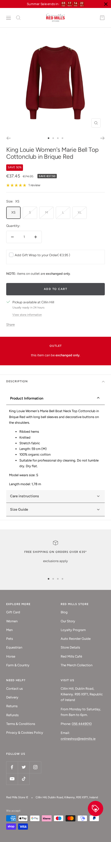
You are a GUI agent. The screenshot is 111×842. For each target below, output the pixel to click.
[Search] (18, 17)
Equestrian (14, 647)
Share (10, 324)
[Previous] (8, 138)
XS (13, 212)
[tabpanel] (55, 447)
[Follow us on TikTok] (23, 779)
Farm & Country (17, 665)
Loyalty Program (73, 630)
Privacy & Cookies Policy (24, 732)
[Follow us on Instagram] (35, 767)
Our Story (68, 621)
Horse (10, 656)
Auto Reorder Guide (76, 639)
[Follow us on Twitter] (23, 767)
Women (12, 621)
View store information (27, 314)
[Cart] (102, 17)
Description (17, 381)
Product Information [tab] (26, 398)
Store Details (70, 647)
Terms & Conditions (20, 724)
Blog (64, 612)
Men (9, 630)
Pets (9, 639)
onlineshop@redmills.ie (78, 739)
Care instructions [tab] (24, 496)
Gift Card (13, 612)
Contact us (14, 688)
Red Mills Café (71, 656)
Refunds (12, 715)
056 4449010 (82, 724)
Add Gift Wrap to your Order (42, 255)
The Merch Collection (76, 665)
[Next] (102, 138)
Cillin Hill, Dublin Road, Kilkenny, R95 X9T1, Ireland (67, 797)
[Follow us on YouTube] (12, 779)
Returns (12, 706)
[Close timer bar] (106, 4)
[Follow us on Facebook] (12, 767)
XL (80, 212)
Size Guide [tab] (19, 509)
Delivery (12, 697)
